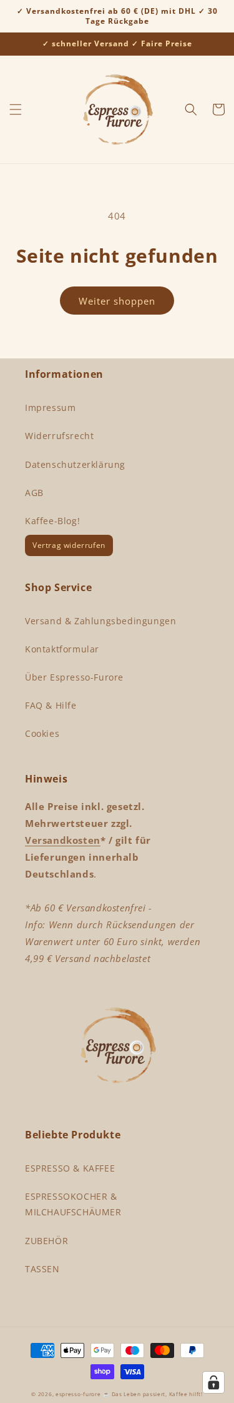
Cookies (42, 733)
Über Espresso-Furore (74, 677)
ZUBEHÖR (46, 1241)
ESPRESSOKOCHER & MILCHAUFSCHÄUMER (73, 1204)
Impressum (50, 407)
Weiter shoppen (117, 301)
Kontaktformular (62, 649)
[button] (15, 109)
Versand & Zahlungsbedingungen (100, 621)
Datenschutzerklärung (75, 464)
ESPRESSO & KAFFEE (70, 1168)
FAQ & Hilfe (51, 705)
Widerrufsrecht (59, 436)
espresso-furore (78, 1393)
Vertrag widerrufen (68, 545)
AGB (34, 493)
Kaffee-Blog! (52, 521)
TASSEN (42, 1269)
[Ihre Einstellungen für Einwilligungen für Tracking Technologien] (213, 1382)
